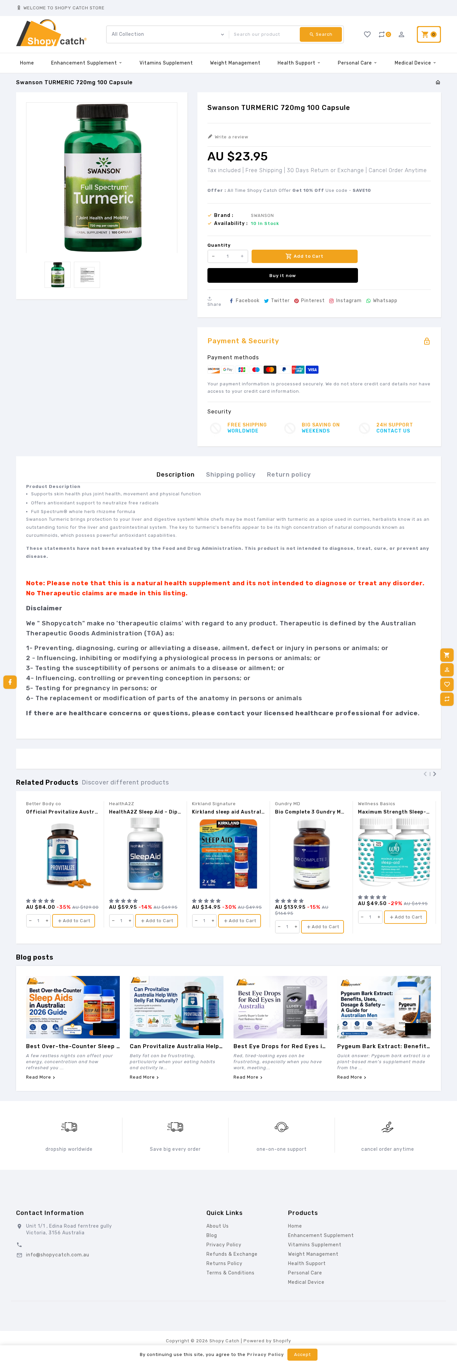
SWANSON (262, 215)
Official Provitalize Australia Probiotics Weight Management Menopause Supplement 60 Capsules (62, 812)
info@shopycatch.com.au (57, 1255)
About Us (217, 1226)
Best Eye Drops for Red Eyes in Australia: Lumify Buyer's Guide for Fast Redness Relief (280, 1046)
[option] (57, 275)
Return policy (289, 474)
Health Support (297, 63)
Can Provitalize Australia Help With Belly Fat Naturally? (176, 1046)
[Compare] (447, 699)
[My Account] (447, 669)
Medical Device (414, 63)
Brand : (224, 215)
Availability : (231, 223)
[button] (41, 900)
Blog (211, 1235)
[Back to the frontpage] (438, 82)
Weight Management (235, 63)
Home (27, 63)
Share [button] (214, 304)
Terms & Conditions (230, 1273)
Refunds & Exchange (232, 1254)
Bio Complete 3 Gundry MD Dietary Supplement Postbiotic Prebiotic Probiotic (311, 812)
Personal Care (355, 63)
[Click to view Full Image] (73, 1007)
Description (176, 474)
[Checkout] (447, 655)
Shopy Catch (224, 1340)
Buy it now (282, 275)
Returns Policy (224, 1263)
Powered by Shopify (267, 1340)
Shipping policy (231, 474)
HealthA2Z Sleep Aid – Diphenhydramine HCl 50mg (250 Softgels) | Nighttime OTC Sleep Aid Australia (145, 812)
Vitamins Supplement (166, 63)
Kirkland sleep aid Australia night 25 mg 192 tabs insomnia (228, 812)
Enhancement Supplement (84, 63)
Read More (38, 1077)
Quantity (219, 245)
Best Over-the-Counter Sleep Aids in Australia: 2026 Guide (73, 1046)
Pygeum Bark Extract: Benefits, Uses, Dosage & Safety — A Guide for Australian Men (384, 1046)
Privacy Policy (224, 1245)
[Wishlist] (447, 684)
